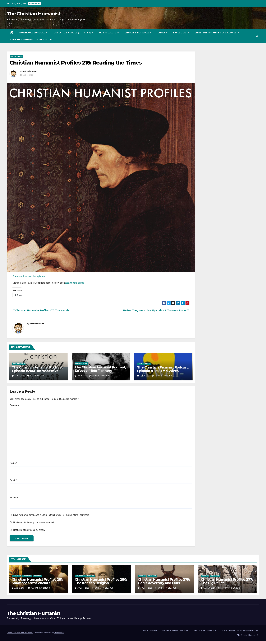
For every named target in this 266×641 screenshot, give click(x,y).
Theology (152, 576)
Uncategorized (16, 56)
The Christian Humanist (33, 14)
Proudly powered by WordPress (20, 633)
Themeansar (59, 633)
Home (145, 630)
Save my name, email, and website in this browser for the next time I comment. (51, 515)
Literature (27, 576)
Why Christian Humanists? (247, 635)
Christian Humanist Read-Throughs (164, 630)
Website (14, 497)
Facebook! (180, 32)
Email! (162, 32)
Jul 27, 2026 (83, 588)
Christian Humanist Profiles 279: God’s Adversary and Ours (164, 581)
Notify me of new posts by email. (29, 530)
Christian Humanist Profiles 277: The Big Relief (227, 581)
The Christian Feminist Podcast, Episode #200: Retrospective (37, 369)
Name (13, 463)
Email (13, 480)
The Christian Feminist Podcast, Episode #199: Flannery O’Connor (100, 370)
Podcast (37, 576)
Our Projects (108, 32)
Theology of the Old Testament (205, 630)
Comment (15, 405)
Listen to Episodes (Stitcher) (72, 32)
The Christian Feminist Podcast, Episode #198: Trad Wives (163, 369)
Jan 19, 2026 (209, 588)
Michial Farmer (30, 71)
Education (17, 576)
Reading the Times (74, 283)
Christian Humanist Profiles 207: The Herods (42, 310)
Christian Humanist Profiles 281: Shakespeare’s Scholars (37, 581)
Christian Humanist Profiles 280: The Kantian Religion (101, 581)
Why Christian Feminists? (247, 630)
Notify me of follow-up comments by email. (33, 522)
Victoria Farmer (38, 376)
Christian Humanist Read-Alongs (216, 32)
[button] (257, 36)
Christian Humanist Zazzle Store (31, 39)
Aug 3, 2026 (20, 588)
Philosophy (80, 576)
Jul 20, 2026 (146, 588)
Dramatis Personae (137, 32)
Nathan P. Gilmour (40, 588)
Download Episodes (32, 32)
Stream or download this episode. (28, 276)
